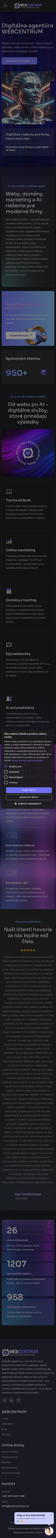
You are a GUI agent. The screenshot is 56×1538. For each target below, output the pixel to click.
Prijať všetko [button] (29, 790)
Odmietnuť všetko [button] (29, 797)
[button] (28, 803)
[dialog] (28, 768)
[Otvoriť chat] (49, 1531)
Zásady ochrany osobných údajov (27, 760)
